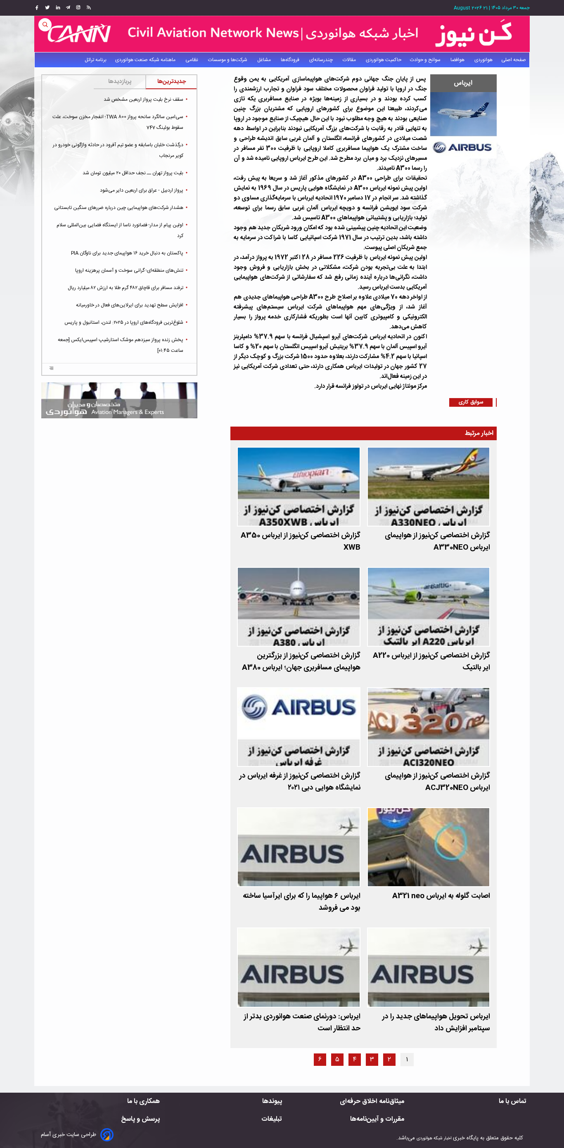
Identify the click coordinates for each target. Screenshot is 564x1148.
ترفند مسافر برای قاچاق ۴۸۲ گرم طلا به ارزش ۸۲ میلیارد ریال (125, 288)
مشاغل (264, 60)
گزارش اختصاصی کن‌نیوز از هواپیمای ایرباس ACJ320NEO (437, 782)
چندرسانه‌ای (321, 60)
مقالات (350, 60)
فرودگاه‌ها (291, 60)
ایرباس (463, 83)
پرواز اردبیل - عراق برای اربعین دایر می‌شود (141, 190)
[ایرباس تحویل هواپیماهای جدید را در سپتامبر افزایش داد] (428, 967)
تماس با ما (512, 1101)
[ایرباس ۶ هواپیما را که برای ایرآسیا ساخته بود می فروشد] (298, 847)
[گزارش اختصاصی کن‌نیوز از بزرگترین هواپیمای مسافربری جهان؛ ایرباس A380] (298, 607)
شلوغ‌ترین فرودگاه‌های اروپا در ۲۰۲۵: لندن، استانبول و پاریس (123, 322)
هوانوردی (483, 60)
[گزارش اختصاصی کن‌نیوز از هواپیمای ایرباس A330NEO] (428, 487)
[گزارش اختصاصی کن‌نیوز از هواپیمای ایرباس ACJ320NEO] (428, 727)
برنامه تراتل (96, 60)
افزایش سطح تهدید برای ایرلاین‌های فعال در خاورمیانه (129, 305)
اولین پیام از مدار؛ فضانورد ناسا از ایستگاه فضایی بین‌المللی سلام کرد (120, 230)
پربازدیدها (119, 82)
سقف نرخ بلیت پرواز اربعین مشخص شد (143, 99)
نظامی (192, 60)
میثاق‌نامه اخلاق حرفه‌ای (372, 1101)
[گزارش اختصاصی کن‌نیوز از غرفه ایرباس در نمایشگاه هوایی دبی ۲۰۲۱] (298, 727)
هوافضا (458, 60)
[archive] (51, 369)
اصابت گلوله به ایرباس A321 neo (441, 896)
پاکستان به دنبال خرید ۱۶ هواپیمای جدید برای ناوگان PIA (127, 253)
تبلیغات (271, 1119)
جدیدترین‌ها (171, 82)
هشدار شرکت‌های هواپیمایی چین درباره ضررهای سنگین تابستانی (118, 208)
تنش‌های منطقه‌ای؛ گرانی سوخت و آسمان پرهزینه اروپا (129, 270)
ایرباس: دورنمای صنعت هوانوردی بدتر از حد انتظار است (302, 1023)
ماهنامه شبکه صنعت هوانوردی (146, 60)
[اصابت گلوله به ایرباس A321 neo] (428, 847)
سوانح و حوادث (426, 60)
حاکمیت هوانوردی (383, 60)
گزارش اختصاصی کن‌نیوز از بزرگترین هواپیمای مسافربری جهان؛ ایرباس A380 (301, 662)
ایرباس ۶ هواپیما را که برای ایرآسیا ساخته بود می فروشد (301, 902)
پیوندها (272, 1101)
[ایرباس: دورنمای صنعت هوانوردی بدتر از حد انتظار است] (298, 967)
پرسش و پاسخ (140, 1119)
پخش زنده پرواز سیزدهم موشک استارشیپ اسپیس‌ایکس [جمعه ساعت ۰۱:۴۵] (120, 345)
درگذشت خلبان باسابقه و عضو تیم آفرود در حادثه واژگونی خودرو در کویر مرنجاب (118, 150)
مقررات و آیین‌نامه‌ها (377, 1119)
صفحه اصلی (513, 60)
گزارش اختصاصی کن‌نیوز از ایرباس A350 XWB (300, 542)
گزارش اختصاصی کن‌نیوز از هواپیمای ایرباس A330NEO (437, 542)
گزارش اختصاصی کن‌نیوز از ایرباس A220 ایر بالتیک (431, 662)
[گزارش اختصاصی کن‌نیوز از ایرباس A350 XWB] (298, 487)
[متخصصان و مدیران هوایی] (119, 400)
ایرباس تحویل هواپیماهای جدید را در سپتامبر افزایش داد (436, 1023)
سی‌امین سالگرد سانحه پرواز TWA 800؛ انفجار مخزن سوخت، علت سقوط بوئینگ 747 (117, 122)
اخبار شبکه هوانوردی (434, 1138)
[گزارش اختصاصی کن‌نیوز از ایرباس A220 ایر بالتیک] (428, 607)
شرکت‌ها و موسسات (228, 60)
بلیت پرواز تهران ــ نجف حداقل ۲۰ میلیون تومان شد (133, 173)
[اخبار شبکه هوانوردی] (282, 34)
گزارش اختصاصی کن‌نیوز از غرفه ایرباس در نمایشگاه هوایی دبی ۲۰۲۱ (299, 782)
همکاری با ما (143, 1101)
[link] (87, 7)
